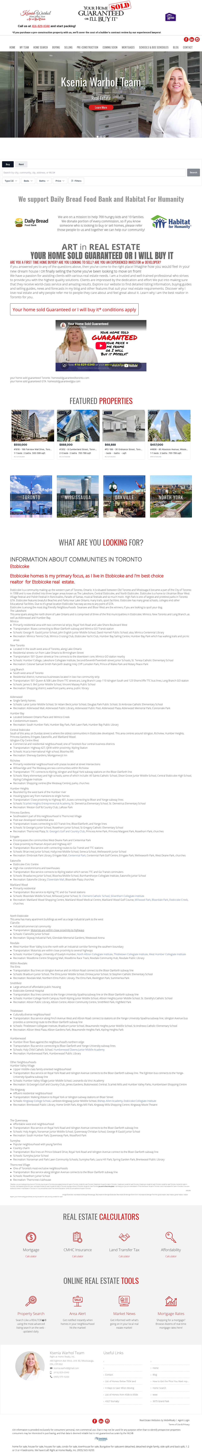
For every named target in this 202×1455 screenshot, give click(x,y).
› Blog (154, 1374)
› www (154, 1394)
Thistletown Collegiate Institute (131, 954)
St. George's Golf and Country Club (65, 831)
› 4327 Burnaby (111, 1401)
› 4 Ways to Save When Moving (118, 1387)
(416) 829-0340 (61, 1372)
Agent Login (184, 1420)
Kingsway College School (36, 1101)
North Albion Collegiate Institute (95, 954)
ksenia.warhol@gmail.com (66, 1368)
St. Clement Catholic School (94, 896)
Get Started (101, 107)
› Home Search (158, 1387)
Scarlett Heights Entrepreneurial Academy (46, 803)
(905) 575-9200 (61, 1376)
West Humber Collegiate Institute (167, 954)
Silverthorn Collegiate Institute (127, 896)
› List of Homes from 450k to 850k (120, 1394)
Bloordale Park (160, 900)
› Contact (108, 1374)
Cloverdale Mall (55, 879)
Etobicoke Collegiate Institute (140, 1101)
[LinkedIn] (191, 39)
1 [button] (97, 137)
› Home (155, 1367)
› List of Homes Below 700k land (119, 1381)
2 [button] (101, 137)
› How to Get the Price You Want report (170, 1381)
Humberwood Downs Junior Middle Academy (79, 1049)
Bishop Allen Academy (110, 1101)
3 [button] (104, 137)
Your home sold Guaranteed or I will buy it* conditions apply (74, 309)
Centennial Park (77, 855)
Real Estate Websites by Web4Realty (157, 1420)
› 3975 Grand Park (160, 1401)
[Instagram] (197, 39)
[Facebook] (186, 39)
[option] (101, 94)
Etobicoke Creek (178, 900)
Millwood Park (143, 900)
